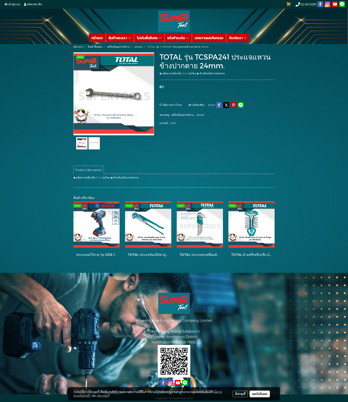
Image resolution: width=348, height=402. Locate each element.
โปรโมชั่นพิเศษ (148, 38)
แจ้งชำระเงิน (176, 38)
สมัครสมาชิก (34, 4)
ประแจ (200, 114)
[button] (255, 37)
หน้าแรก (97, 38)
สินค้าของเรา (118, 38)
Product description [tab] (88, 170)
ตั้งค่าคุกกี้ (240, 393)
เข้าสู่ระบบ (13, 4)
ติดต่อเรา (236, 38)
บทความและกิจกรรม (209, 38)
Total (173, 123)
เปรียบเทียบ (197, 105)
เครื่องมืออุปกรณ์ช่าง (182, 114)
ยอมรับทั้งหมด (259, 393)
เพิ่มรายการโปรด (172, 105)
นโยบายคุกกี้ (103, 395)
